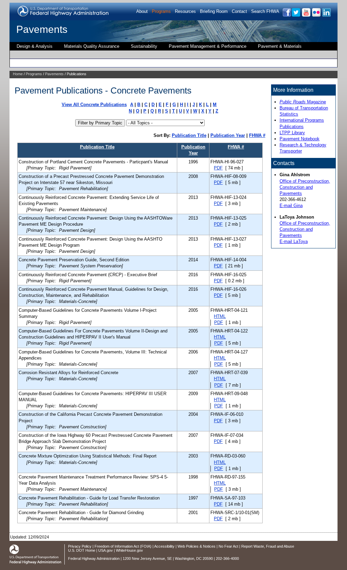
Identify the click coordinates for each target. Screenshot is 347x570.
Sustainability (144, 46)
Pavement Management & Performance (207, 46)
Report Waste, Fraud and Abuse (267, 546)
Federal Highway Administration (94, 558)
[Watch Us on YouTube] (305, 15)
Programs (161, 11)
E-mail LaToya (294, 241)
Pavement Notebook (300, 138)
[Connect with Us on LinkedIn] (326, 15)
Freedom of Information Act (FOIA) (123, 546)
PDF (218, 167)
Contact (239, 11)
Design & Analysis (35, 46)
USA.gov (105, 550)
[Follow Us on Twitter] (295, 15)
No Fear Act (228, 546)
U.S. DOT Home (81, 550)
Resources (185, 11)
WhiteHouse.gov (129, 550)
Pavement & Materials (280, 46)
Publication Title (189, 135)
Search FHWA (265, 11)
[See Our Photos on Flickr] (316, 15)
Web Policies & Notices (197, 546)
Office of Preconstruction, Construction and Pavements (305, 187)
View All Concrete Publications (94, 104)
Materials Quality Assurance (91, 46)
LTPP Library (292, 132)
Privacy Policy (79, 546)
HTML (220, 316)
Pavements (41, 29)
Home (18, 74)
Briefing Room (214, 11)
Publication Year (227, 135)
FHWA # (257, 135)
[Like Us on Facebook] (286, 15)
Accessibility (164, 546)
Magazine (303, 101)
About (142, 11)
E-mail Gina (291, 205)
